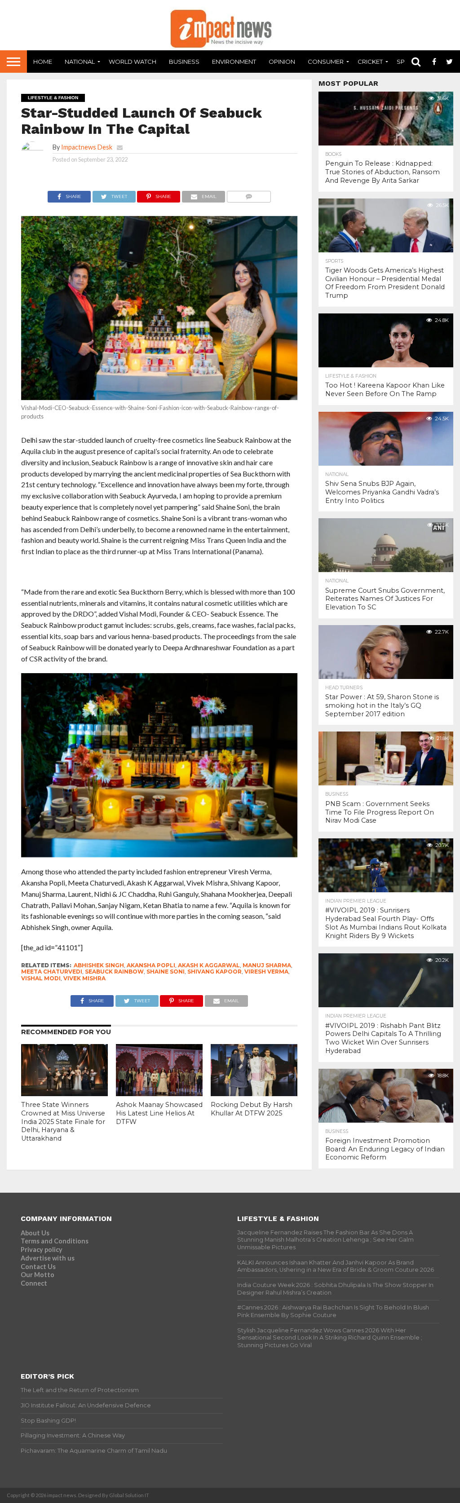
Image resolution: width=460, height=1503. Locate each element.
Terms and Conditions (54, 1241)
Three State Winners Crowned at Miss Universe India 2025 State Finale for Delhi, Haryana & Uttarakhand (63, 1121)
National (80, 61)
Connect (34, 1283)
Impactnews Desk (86, 147)
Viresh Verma (266, 971)
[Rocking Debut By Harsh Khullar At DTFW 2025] (254, 1093)
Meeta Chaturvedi (51, 971)
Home (42, 61)
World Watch (132, 61)
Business (184, 61)
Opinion (282, 61)
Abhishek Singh (99, 965)
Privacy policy (41, 1249)
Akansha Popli (151, 965)
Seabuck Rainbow (114, 971)
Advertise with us (48, 1258)
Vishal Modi (41, 978)
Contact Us (38, 1266)
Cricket (370, 61)
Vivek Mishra (84, 978)
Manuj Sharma (267, 965)
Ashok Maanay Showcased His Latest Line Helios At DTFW (159, 1113)
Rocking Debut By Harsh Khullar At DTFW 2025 (251, 1109)
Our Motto (37, 1274)
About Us (35, 1233)
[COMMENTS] (248, 194)
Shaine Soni (165, 971)
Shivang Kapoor (214, 971)
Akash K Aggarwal (209, 965)
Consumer (326, 61)
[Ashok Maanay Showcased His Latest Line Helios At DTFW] (159, 1093)
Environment (234, 61)
